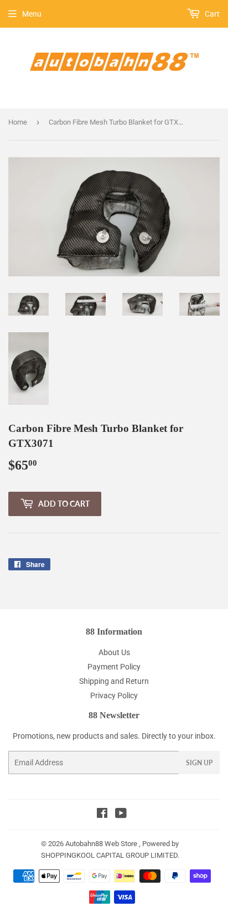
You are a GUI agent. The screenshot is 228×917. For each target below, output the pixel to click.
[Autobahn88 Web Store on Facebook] (102, 814)
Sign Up (199, 763)
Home (17, 122)
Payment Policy (114, 666)
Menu (32, 13)
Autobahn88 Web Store (101, 843)
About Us (114, 652)
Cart (211, 13)
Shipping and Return (114, 681)
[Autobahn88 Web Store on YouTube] (121, 814)
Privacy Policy (114, 695)
